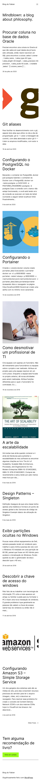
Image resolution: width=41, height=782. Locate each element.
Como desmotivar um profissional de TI (19, 352)
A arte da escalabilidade (15, 444)
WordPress (28, 778)
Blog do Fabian (9, 4)
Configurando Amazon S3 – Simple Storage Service (16, 675)
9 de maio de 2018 (9, 483)
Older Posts (33, 723)
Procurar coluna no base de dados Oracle (19, 37)
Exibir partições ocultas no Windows (20, 533)
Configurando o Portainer (16, 259)
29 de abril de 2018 (9, 565)
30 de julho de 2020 (10, 71)
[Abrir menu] (37, 4)
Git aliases (12, 124)
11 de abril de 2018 (9, 615)
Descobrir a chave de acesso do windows (18, 581)
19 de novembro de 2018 (11, 390)
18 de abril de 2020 (9, 149)
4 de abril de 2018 (9, 715)
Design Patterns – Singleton (18, 495)
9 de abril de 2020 (9, 204)
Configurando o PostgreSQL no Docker (16, 164)
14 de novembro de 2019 (11, 295)
